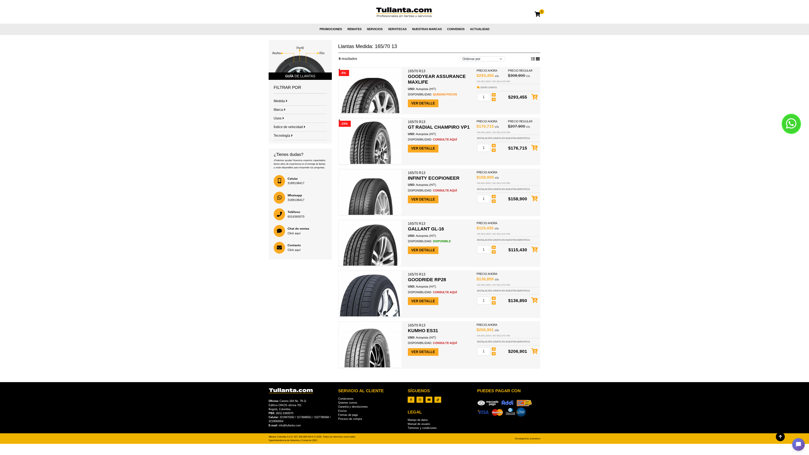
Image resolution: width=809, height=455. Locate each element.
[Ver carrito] (537, 15)
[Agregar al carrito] (534, 97)
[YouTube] (429, 400)
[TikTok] (437, 400)
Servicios (375, 29)
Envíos (342, 410)
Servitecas (397, 29)
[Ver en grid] (533, 59)
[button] (798, 444)
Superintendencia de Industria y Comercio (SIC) (293, 440)
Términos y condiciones (422, 428)
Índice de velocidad (289, 127)
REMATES (354, 29)
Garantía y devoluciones (353, 406)
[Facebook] (411, 400)
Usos (278, 118)
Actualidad (479, 29)
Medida (280, 101)
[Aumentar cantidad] (494, 94)
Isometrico (535, 438)
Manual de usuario (419, 424)
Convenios (456, 29)
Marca (279, 109)
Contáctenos (346, 398)
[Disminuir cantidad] (494, 99)
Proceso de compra (350, 418)
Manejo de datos (418, 420)
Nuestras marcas (427, 29)
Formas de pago (348, 414)
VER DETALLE (423, 103)
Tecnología (282, 135)
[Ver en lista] (538, 59)
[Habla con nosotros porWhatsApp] (791, 124)
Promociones (331, 29)
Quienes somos (347, 402)
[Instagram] (420, 400)
